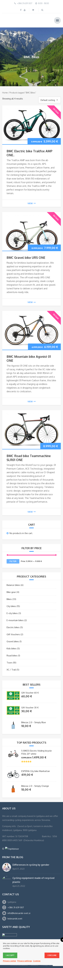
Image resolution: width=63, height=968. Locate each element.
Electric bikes (13, 627)
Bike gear (11, 591)
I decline (51, 955)
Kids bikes (11, 648)
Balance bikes (13, 584)
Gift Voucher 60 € (30, 692)
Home (5, 92)
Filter (13, 561)
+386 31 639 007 (16, 907)
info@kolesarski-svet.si (19, 912)
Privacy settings (24, 961)
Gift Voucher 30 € (30, 707)
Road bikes (12, 655)
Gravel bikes (13, 641)
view (30, 203)
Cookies (36, 961)
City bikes (11, 605)
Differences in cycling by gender (30, 864)
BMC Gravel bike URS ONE (26, 257)
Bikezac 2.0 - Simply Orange (35, 785)
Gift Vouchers (13, 634)
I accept (10, 955)
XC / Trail (11, 669)
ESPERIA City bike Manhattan (35, 770)
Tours (9, 662)
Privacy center (9, 961)
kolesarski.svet (15, 918)
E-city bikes (12, 612)
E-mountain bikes (15, 619)
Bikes (9, 598)
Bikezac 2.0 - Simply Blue (33, 722)
